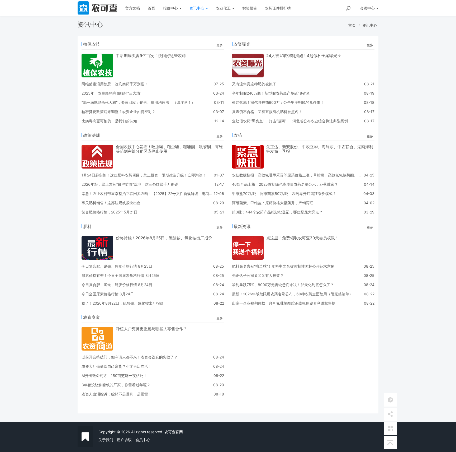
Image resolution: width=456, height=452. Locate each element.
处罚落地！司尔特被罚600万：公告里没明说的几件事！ (278, 102)
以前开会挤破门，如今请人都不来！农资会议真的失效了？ (130, 357)
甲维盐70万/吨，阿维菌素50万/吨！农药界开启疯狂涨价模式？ (284, 193)
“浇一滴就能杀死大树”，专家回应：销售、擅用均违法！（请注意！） (138, 102)
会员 (367, 8)
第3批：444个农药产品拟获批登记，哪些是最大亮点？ (277, 212)
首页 (151, 8)
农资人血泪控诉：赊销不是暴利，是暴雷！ (117, 394)
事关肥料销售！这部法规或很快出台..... (114, 203)
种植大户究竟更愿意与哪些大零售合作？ (151, 328)
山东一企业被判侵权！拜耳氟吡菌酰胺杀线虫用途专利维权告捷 (283, 303)
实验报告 (249, 8)
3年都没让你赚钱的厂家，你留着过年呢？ (116, 385)
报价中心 (171, 8)
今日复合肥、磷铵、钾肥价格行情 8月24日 (117, 284)
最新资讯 (242, 226)
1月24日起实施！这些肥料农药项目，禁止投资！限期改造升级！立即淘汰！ (144, 175)
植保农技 (91, 44)
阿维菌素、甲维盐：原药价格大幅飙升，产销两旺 (272, 203)
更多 (219, 45)
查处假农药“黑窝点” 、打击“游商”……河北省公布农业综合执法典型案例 (290, 121)
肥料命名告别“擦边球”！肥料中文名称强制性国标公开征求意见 (283, 266)
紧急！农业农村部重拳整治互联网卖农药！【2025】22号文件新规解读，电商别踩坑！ (153, 193)
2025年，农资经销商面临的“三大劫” (111, 93)
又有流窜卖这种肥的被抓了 (254, 84)
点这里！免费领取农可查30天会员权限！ (302, 237)
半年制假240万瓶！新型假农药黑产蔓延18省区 (271, 93)
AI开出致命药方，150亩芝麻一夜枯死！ (114, 375)
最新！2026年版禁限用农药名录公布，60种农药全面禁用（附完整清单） (292, 294)
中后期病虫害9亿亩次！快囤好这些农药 (151, 55)
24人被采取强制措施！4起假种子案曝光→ (303, 55)
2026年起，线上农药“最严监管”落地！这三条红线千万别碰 (130, 184)
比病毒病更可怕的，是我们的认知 (109, 121)
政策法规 (91, 135)
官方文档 (132, 8)
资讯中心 (197, 8)
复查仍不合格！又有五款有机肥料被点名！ (267, 111)
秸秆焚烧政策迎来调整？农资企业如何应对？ (118, 111)
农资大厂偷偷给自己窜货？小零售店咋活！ (117, 366)
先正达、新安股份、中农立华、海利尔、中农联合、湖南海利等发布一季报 (319, 149)
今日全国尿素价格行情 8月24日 (108, 294)
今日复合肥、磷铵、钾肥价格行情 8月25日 (117, 266)
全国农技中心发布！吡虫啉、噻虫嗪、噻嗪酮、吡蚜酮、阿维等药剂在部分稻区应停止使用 (169, 149)
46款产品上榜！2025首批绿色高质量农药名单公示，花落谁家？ (285, 184)
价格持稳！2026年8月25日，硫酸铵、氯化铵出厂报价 (164, 237)
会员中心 (142, 439)
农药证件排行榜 (278, 8)
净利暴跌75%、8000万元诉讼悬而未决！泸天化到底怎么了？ (283, 284)
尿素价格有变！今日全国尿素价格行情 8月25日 (121, 275)
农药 (238, 135)
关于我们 (105, 439)
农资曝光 (242, 44)
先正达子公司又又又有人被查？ (258, 275)
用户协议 (124, 439)
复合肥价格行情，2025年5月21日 (109, 212)
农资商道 (91, 317)
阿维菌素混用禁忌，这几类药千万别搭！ (115, 84)
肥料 (87, 226)
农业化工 (224, 8)
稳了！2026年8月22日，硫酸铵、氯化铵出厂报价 (123, 303)
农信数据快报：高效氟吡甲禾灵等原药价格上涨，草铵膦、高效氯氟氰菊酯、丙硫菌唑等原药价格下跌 (315, 175)
